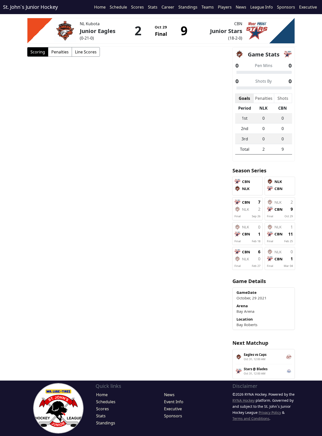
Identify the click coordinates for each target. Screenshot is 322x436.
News (241, 7)
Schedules (105, 401)
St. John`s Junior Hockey (30, 7)
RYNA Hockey (243, 400)
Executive (308, 7)
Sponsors (286, 7)
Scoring (37, 52)
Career (168, 7)
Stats (152, 7)
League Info (261, 7)
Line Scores (86, 52)
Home (100, 7)
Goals (244, 98)
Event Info (173, 401)
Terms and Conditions (250, 418)
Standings (187, 7)
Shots (282, 98)
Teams (208, 7)
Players (225, 7)
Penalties (60, 52)
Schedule (118, 7)
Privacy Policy (270, 412)
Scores (137, 7)
